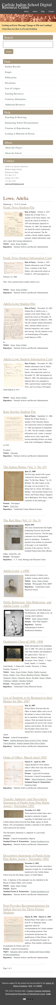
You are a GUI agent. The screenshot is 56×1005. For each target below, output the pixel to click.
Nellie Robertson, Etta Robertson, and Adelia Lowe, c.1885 (27, 604)
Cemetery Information (15, 99)
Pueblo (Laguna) (40, 672)
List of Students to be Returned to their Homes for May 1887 (27, 699)
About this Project (13, 147)
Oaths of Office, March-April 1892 (25, 757)
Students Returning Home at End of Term (25, 740)
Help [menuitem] (43, 11)
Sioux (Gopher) (21, 244)
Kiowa (28, 678)
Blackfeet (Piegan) (33, 675)
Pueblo (30, 672)
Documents (10, 82)
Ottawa (14, 678)
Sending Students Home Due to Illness (31, 743)
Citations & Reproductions (17, 128)
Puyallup (35, 678)
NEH (30, 986)
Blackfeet (44, 675)
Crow (18, 675)
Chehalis (15, 680)
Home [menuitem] (26, 11)
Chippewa (7, 678)
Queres (5, 675)
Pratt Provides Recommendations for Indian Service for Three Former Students (26, 908)
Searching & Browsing (15, 117)
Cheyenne (14, 453)
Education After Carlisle (19, 951)
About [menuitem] (35, 11)
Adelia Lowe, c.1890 (16, 571)
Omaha (48, 678)
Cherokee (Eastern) (26, 680)
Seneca (42, 678)
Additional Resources (15, 104)
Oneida (12, 675)
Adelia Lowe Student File (19, 304)
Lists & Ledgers (12, 88)
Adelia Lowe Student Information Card (27, 359)
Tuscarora (21, 678)
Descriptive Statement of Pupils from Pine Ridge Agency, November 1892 (26, 857)
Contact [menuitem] (51, 11)
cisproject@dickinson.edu (14, 184)
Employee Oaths (31, 785)
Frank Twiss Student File (19, 207)
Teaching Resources (14, 93)
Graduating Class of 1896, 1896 (23, 641)
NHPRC (39, 986)
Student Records (12, 66)
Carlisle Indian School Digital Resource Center (27, 5)
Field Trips (14, 506)
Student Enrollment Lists (40, 841)
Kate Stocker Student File (19, 412)
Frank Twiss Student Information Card (27, 258)
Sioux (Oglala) (21, 345)
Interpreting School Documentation (21, 122)
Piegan (23, 675)
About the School (13, 153)
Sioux (13, 244)
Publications (11, 77)
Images (8, 71)
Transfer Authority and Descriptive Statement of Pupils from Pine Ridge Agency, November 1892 (26, 802)
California (7, 680)
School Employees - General (42, 779)
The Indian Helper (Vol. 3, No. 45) (25, 467)
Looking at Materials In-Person (20, 133)
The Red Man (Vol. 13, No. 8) (22, 520)
